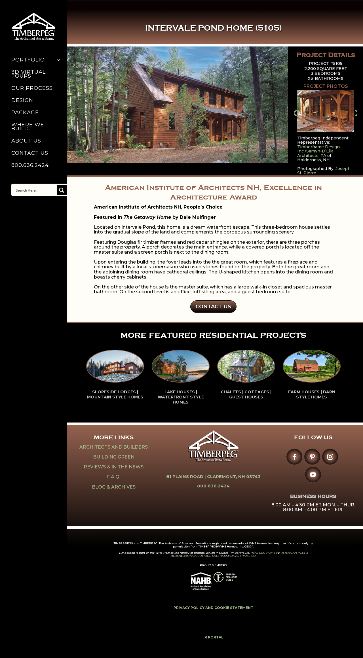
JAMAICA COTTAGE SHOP (201, 556)
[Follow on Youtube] (313, 474)
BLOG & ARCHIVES (114, 487)
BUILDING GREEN (113, 457)
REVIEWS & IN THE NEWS (113, 467)
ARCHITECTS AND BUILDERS (113, 447)
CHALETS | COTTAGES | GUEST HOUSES (246, 394)
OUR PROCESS (32, 88)
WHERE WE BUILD (27, 127)
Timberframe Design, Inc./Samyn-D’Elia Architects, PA (319, 151)
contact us (213, 306)
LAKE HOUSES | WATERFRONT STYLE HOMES (181, 397)
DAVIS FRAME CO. (243, 556)
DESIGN (22, 100)
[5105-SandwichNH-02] (325, 132)
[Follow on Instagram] (330, 457)
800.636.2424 (30, 165)
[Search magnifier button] (62, 190)
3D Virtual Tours (28, 74)
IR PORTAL (213, 637)
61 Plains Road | (186, 476)
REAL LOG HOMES (264, 553)
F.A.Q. (113, 476)
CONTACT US (29, 153)
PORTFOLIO (28, 60)
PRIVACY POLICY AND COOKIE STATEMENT (213, 608)
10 (347, 123)
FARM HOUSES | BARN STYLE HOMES (311, 394)
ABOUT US (26, 141)
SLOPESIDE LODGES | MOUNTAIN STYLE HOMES (115, 394)
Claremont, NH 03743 (234, 476)
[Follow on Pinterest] (312, 457)
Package (25, 113)
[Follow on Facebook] (294, 457)
